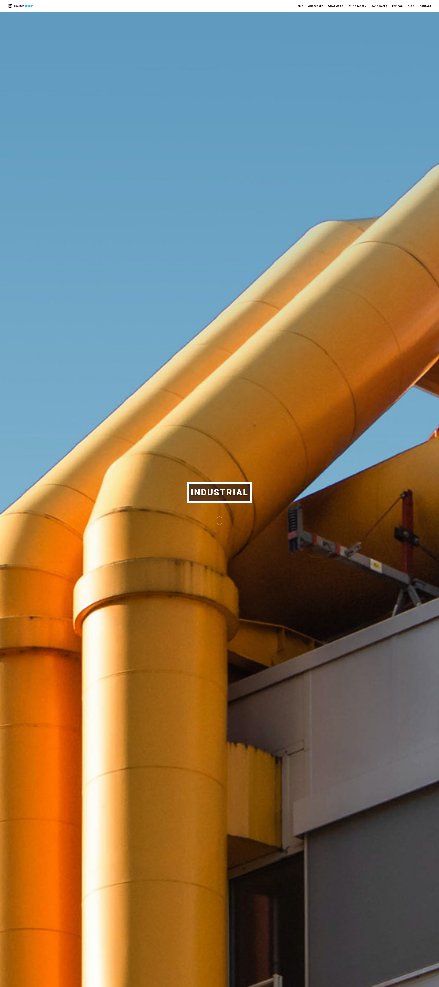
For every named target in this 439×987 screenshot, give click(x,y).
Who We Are (315, 6)
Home (299, 6)
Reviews (397, 6)
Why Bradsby (357, 6)
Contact (425, 6)
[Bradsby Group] (20, 5)
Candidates (379, 6)
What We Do (335, 6)
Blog (411, 6)
